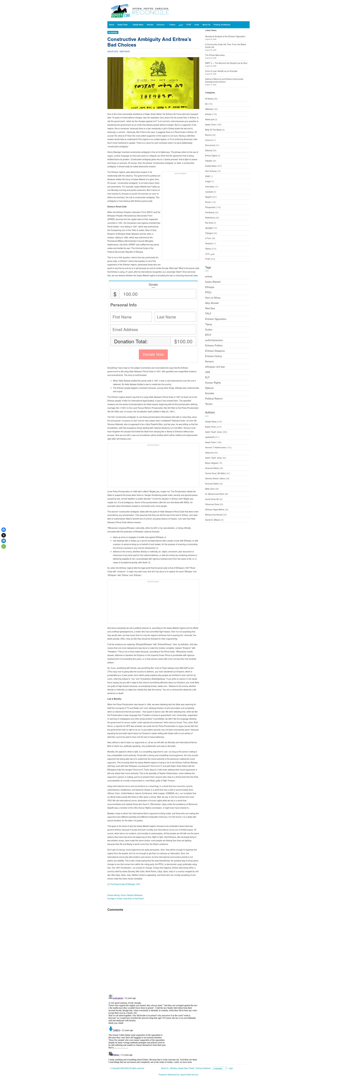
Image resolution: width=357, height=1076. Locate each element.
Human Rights (213, 382)
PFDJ (208, 292)
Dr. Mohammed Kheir (214, 494)
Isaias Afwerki (213, 281)
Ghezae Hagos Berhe (214, 509)
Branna (208, 134)
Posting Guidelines (203, 1068)
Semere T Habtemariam (215, 447)
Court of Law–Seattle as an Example (221, 71)
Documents (210, 145)
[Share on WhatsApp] (3, 546)
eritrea (208, 276)
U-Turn (208, 238)
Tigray (208, 324)
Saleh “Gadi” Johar (213, 431)
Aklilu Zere (209, 488)
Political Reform (214, 398)
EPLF (208, 334)
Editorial (208, 150)
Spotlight (209, 227)
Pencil (207, 202)
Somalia (209, 393)
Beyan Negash (211, 463)
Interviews (209, 186)
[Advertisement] (180, 217)
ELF (207, 377)
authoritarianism (214, 340)
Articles (208, 114)
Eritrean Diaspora (215, 350)
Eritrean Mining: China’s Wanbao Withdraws (125, 895)
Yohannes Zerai (212, 504)
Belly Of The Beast (213, 129)
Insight (208, 181)
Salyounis (209, 452)
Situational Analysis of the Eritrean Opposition (225, 36)
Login (231, 1068)
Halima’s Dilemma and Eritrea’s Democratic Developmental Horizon (224, 80)
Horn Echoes (211, 171)
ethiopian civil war (215, 366)
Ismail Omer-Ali (212, 499)
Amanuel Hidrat (212, 468)
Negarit (208, 196)
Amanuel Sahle (212, 483)
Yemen (209, 403)
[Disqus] (153, 952)
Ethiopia (209, 287)
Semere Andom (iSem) (215, 478)
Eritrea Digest (211, 155)
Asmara (209, 361)
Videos (208, 248)
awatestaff (209, 437)
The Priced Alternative (215, 55)
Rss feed (209, 222)
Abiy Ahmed (212, 303)
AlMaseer (209, 109)
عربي (212, 253)
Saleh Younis (125, 51)
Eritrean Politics (214, 345)
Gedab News (211, 165)
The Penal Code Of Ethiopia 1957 (125, 884)
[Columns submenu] (167, 24)
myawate (209, 191)
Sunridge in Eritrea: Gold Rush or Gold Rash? (125, 898)
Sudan (208, 329)
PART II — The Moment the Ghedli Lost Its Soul (226, 63)
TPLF (208, 313)
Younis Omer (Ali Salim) (215, 473)
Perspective (210, 207)
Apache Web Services (189, 1074)
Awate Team (210, 124)
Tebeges (209, 233)
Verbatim (209, 243)
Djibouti (209, 388)
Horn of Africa (212, 297)
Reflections (210, 217)
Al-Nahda (112, 32)
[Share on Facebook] (3, 529)
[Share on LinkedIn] (3, 541)
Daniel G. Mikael (212, 519)
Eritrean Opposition (215, 319)
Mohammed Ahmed (214, 514)
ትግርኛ (207, 259)
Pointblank (209, 212)
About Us (165, 1068)
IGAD (207, 176)
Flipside (208, 160)
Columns (209, 140)
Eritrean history (213, 356)
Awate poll (209, 119)
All (206, 103)
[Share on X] (3, 535)
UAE (207, 372)
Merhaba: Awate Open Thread (182, 1068)
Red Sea (210, 308)
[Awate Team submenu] (130, 24)
